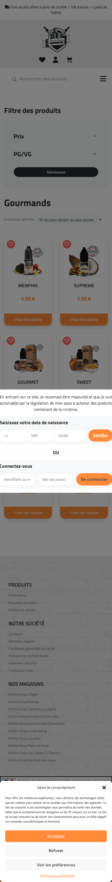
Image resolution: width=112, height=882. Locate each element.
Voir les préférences (56, 864)
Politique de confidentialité (57, 875)
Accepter (56, 836)
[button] (104, 787)
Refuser (56, 850)
